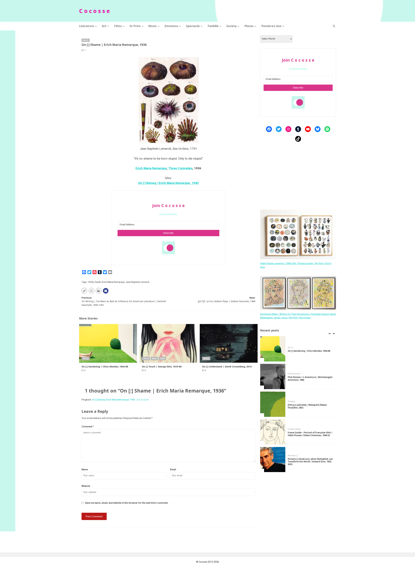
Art (104, 26)
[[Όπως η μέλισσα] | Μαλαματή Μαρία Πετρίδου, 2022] (272, 404)
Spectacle (193, 26)
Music (152, 26)
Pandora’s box (271, 26)
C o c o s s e (94, 11)
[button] (334, 26)
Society (231, 26)
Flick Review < (294, 373)
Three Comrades (180, 168)
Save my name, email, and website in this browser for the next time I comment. (126, 503)
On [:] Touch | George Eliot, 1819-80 (162, 366)
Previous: (124, 301)
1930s (91, 282)
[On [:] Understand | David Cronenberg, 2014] (229, 343)
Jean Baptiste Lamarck (137, 282)
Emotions (171, 26)
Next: (226, 299)
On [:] (85, 40)
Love (162, 358)
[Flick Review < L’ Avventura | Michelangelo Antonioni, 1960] (272, 376)
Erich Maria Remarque (151, 168)
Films (118, 26)
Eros (154, 358)
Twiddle (213, 26)
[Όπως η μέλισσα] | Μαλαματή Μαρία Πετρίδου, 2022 (307, 406)
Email (173, 469)
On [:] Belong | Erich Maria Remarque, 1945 (168, 183)
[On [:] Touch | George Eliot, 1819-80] (168, 343)
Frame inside (294, 429)
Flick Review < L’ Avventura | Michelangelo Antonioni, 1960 (310, 378)
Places (249, 26)
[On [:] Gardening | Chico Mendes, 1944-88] (108, 343)
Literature (86, 26)
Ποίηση (291, 401)
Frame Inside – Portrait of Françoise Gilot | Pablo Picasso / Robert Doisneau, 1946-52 (310, 434)
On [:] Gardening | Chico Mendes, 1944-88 (105, 366)
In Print (135, 26)
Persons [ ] (293, 455)
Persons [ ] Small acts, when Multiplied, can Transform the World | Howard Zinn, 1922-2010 (310, 461)
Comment (88, 426)
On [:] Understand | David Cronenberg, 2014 (227, 366)
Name (85, 469)
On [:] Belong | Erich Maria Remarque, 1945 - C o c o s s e (120, 399)
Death (98, 282)
